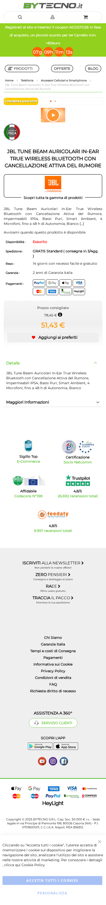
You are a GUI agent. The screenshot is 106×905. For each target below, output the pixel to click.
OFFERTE (62, 68)
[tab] (53, 363)
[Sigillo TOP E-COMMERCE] (28, 445)
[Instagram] (53, 761)
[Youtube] (42, 761)
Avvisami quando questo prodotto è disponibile (45, 232)
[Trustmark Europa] (86, 447)
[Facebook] (64, 761)
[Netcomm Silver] (69, 447)
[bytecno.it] (53, 5)
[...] (82, 223)
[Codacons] (28, 480)
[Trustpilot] (78, 480)
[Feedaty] (53, 514)
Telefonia (27, 80)
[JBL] (53, 186)
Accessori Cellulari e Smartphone (64, 80)
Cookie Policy (33, 865)
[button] (51, 101)
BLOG (93, 68)
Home (9, 80)
